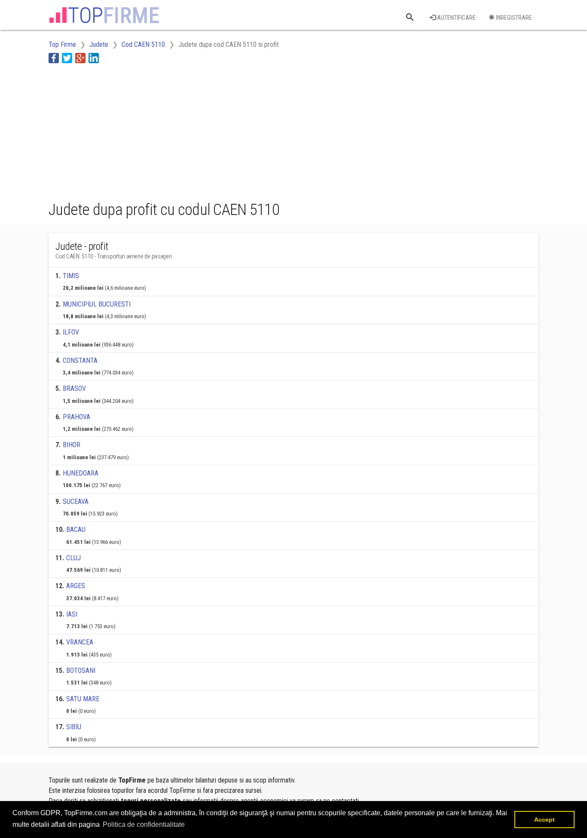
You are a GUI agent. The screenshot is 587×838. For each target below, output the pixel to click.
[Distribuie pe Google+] (80, 58)
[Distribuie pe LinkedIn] (94, 58)
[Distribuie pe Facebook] (54, 58)
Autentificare (456, 17)
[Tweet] (67, 58)
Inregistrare (513, 17)
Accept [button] (544, 819)
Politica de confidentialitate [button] (144, 824)
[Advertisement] (205, 130)
